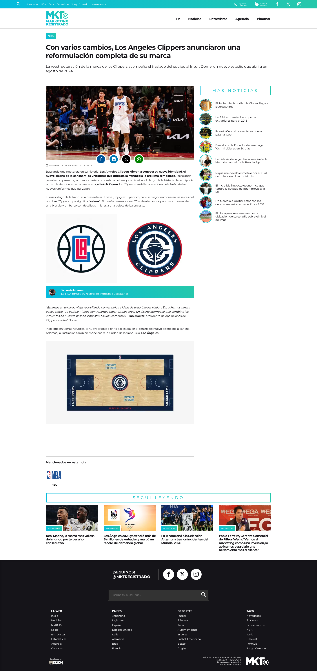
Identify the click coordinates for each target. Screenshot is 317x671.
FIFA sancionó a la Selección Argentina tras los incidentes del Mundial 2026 (184, 539)
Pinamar (263, 19)
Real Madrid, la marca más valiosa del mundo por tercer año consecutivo (70, 539)
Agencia (242, 19)
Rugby (182, 648)
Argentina (118, 616)
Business (252, 620)
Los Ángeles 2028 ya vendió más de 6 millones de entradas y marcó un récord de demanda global (130, 539)
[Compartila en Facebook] (101, 159)
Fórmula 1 (253, 643)
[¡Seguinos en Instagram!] (299, 4)
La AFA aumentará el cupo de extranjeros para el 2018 (235, 119)
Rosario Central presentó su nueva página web (238, 133)
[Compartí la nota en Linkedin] (114, 159)
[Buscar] (18, 4)
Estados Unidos (122, 629)
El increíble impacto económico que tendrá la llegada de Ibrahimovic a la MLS (240, 189)
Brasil (115, 643)
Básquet (183, 620)
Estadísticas (58, 639)
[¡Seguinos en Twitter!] (288, 4)
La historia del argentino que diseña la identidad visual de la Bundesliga (241, 161)
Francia (116, 648)
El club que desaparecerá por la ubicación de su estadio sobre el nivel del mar (240, 217)
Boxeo (182, 643)
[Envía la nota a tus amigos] (139, 159)
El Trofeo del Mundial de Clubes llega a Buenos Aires (241, 105)
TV (178, 19)
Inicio (54, 616)
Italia (115, 634)
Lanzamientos (98, 4)
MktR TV (56, 625)
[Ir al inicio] (57, 18)
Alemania (118, 639)
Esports (182, 634)
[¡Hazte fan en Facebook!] (277, 4)
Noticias (194, 19)
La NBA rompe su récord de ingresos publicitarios (94, 293)
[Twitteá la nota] (126, 159)
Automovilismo (188, 629)
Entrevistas (63, 4)
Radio (55, 629)
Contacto (57, 648)
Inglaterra (118, 620)
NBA (43, 4)
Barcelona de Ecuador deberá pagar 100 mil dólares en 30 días (240, 147)
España (116, 625)
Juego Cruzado (80, 4)
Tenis (51, 4)
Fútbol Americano (189, 639)
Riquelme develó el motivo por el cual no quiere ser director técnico (241, 174)
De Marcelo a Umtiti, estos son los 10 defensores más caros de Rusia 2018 (239, 202)
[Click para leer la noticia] (206, 105)
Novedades (32, 4)
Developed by (55, 661)
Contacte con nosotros (230, 664)
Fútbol (182, 616)
